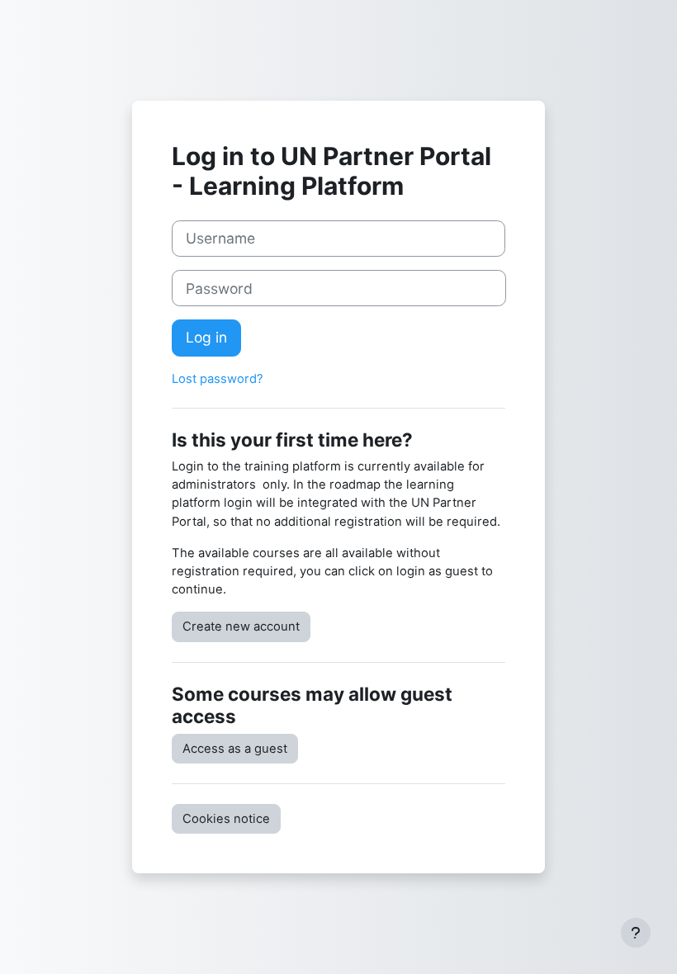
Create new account (241, 626)
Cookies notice (226, 818)
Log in (206, 337)
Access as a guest (234, 748)
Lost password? (217, 378)
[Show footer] (636, 933)
